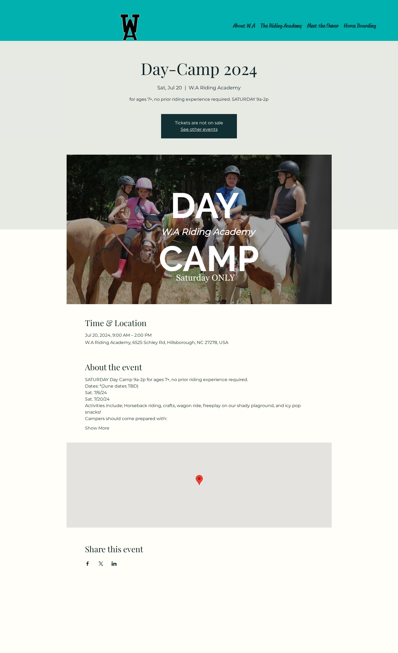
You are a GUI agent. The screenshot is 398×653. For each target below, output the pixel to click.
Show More (97, 428)
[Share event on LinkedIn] (114, 563)
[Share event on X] (100, 563)
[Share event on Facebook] (87, 563)
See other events (199, 129)
